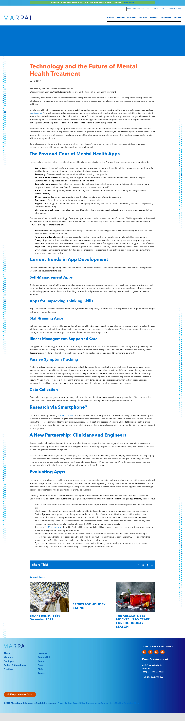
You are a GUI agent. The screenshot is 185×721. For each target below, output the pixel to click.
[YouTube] (162, 652)
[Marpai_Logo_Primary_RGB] (17, 17)
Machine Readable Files (127, 703)
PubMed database (53, 527)
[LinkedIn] (144, 652)
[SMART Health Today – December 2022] (49, 583)
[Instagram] (156, 652)
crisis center (36, 113)
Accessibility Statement (84, 703)
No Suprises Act (105, 703)
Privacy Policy (64, 703)
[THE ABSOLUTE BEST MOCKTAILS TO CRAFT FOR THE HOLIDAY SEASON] (135, 583)
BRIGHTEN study (65, 416)
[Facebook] (150, 652)
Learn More (128, 3)
